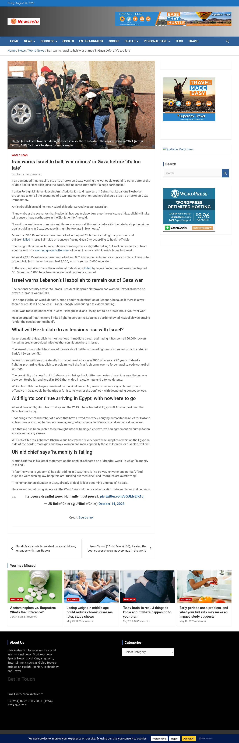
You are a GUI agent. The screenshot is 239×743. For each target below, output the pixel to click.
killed (26, 239)
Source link (86, 517)
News (28, 41)
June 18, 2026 (18, 617)
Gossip (114, 41)
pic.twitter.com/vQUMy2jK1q (121, 496)
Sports (68, 41)
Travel (193, 41)
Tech (179, 41)
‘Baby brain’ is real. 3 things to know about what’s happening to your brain (147, 612)
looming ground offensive (52, 250)
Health (130, 41)
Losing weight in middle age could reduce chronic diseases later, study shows (90, 612)
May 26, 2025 (130, 621)
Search (225, 173)
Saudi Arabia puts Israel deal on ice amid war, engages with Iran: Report (46, 548)
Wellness (16, 599)
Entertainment (91, 41)
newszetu (37, 174)
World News (20, 155)
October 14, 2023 (21, 174)
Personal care (155, 41)
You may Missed (23, 565)
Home (14, 41)
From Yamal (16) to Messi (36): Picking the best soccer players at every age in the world (116, 548)
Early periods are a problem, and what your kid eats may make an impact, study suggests (204, 612)
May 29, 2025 (74, 621)
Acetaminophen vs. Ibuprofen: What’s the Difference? (33, 610)
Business (47, 41)
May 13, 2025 (187, 621)
